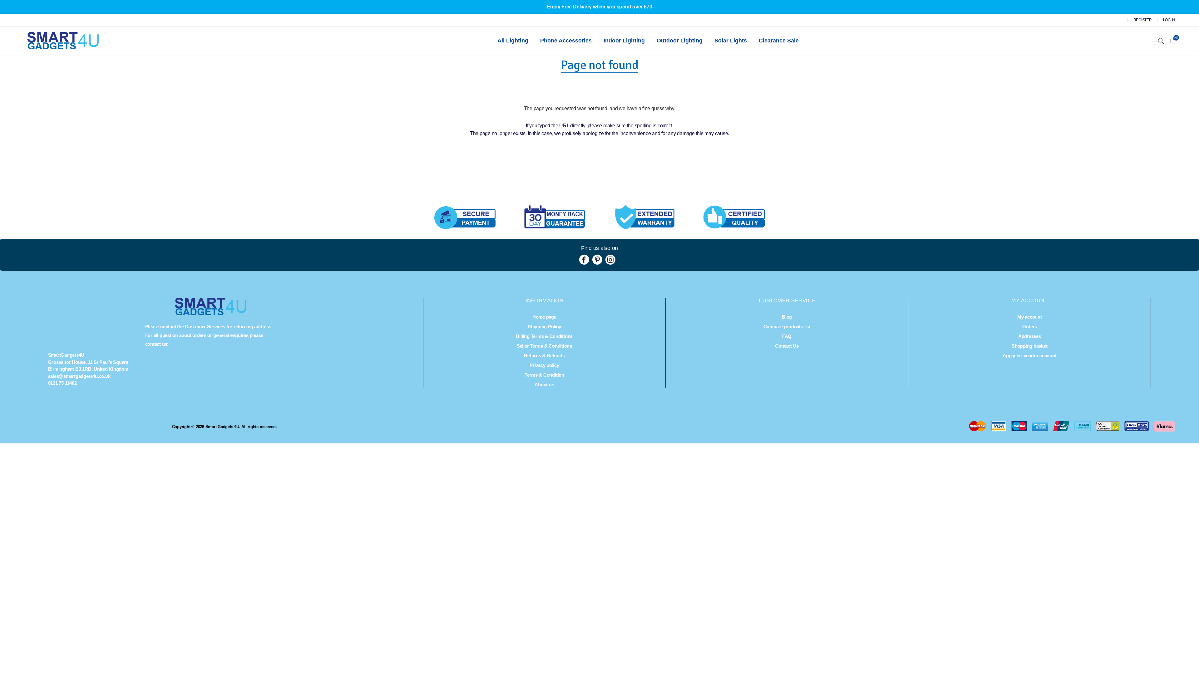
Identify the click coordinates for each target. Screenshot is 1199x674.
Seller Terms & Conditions (544, 346)
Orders (1029, 326)
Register (1142, 20)
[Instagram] (610, 260)
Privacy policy (544, 365)
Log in (1169, 20)
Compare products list (787, 326)
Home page (544, 317)
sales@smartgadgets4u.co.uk (79, 376)
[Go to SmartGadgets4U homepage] (211, 313)
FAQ (787, 336)
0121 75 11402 (62, 383)
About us (544, 384)
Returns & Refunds (544, 355)
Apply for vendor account (1029, 355)
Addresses (1029, 336)
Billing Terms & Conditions (544, 336)
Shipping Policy (544, 326)
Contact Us (787, 346)
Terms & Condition (544, 375)
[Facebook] (584, 260)
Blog (787, 317)
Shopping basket (1029, 346)
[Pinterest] (597, 260)
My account (1029, 317)
